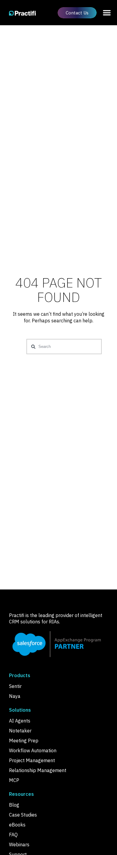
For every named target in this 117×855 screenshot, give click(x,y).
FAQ (13, 835)
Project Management (32, 760)
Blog (14, 805)
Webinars (19, 844)
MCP (14, 780)
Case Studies (23, 815)
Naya (14, 696)
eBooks (17, 825)
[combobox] (64, 346)
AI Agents (19, 721)
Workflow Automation (32, 750)
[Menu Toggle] (107, 12)
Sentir (15, 686)
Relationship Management (37, 770)
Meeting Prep (23, 741)
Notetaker (20, 731)
